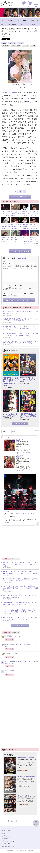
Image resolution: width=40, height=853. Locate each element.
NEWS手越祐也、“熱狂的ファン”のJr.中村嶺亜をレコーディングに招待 (24, 229)
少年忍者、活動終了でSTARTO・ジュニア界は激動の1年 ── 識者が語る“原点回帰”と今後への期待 (20, 618)
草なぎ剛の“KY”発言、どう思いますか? (15, 240)
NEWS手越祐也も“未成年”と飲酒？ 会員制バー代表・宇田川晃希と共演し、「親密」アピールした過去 (20, 334)
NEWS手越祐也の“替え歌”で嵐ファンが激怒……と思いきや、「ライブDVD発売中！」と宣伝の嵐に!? (20, 327)
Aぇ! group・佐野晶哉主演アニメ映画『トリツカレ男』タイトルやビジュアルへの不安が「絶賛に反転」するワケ (20, 611)
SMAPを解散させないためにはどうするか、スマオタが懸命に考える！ (21, 662)
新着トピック (15, 632)
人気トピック (6, 632)
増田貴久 (18, 513)
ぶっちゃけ (5, 45)
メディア (25, 45)
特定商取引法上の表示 (9, 846)
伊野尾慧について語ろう (12, 636)
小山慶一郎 (12, 43)
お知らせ (5, 833)
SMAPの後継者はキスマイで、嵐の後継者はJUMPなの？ (21, 645)
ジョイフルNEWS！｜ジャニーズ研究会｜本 (11, 415)
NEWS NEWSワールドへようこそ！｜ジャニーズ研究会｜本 (28, 380)
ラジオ (33, 45)
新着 (6, 559)
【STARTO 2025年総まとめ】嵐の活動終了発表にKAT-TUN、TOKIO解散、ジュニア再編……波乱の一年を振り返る (21, 572)
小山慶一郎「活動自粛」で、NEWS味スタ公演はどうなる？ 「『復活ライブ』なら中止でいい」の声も (19, 342)
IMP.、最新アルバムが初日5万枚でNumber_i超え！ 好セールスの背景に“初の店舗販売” (20, 596)
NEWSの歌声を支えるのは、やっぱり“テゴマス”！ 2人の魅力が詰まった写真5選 (20, 312)
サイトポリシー (7, 844)
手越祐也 (20, 43)
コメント (5, 266)
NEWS (4, 43)
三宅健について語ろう (12, 653)
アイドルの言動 (16, 45)
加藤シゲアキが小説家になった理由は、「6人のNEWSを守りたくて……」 (15, 229)
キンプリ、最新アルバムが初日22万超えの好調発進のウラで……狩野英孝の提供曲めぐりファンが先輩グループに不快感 (21, 588)
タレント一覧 (6, 830)
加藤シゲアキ (25, 513)
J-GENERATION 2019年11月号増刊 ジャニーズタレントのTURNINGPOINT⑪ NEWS (11, 381)
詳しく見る (20, 455)
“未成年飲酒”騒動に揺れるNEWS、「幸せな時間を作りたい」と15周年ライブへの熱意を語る (20, 320)
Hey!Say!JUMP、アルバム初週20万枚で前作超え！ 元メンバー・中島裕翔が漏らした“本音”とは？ (21, 603)
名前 (4, 261)
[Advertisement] (20, 542)
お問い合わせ (6, 836)
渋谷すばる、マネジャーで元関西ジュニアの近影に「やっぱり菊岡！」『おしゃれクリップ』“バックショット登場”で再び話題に (21, 564)
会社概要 (5, 838)
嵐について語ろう (10, 671)
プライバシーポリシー (9, 841)
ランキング (15, 559)
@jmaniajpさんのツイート (9, 821)
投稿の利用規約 (22, 258)
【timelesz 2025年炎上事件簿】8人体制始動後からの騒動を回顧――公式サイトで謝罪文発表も (20, 580)
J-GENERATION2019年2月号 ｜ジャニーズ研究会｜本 (28, 416)
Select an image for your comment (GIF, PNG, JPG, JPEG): (18, 295)
